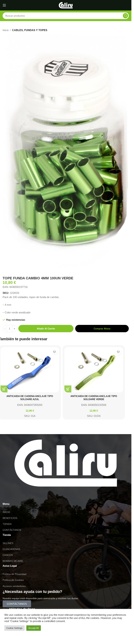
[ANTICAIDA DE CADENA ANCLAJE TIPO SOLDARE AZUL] (30, 369)
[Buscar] (125, 15)
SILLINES (8, 543)
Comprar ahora (102, 328)
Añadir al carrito (46, 328)
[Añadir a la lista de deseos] (54, 352)
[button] (4, 388)
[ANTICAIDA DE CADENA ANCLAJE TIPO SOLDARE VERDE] (93, 369)
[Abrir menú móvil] (4, 5)
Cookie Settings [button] (14, 628)
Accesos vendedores (14, 586)
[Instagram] (16, 496)
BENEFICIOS (10, 518)
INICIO (6, 512)
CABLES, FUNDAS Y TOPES (29, 30)
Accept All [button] (33, 628)
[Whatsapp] (7, 496)
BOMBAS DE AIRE (13, 561)
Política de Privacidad (14, 574)
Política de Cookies (13, 580)
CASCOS (8, 555)
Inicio (6, 30)
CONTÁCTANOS (12, 530)
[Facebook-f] (25, 496)
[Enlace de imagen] (66, 462)
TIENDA (7, 524)
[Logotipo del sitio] (65, 4)
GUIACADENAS (11, 549)
